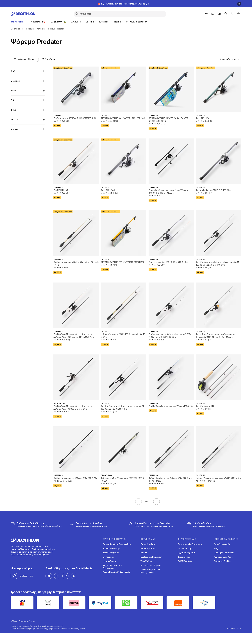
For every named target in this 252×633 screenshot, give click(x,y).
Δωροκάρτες (184, 557)
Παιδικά (117, 22)
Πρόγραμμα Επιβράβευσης (190, 544)
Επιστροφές (108, 557)
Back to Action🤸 (18, 22)
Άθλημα (15, 119)
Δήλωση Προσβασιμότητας (23, 621)
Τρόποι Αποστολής (111, 548)
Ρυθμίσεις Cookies (222, 561)
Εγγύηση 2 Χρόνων (186, 553)
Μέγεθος (15, 81)
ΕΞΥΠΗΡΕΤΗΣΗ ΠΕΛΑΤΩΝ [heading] (114, 539)
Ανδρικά (90, 22)
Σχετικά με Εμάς (148, 544)
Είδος (13, 100)
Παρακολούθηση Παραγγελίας (117, 544)
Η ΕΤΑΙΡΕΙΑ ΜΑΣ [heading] (147, 539)
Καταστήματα (109, 561)
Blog (216, 548)
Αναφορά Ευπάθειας (223, 557)
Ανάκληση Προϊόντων (224, 553)
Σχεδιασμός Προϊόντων (151, 557)
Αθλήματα (76, 22)
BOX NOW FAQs (185, 561)
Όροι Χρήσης (146, 561)
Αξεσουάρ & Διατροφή (136, 22)
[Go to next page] (156, 501)
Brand (13, 90)
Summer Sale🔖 (38, 22)
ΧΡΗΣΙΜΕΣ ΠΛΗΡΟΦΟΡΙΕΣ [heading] (226, 539)
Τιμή (13, 71)
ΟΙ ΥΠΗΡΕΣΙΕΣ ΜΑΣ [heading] (187, 539)
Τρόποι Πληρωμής (111, 553)
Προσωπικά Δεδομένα (150, 565)
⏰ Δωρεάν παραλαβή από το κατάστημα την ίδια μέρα (123, 4)
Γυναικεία (104, 22)
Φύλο (13, 110)
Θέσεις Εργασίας (148, 548)
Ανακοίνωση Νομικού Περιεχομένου (150, 570)
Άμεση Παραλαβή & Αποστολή (117, 572)
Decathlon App (184, 548)
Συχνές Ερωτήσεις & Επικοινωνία (112, 566)
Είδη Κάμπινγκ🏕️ (58, 22)
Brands (143, 553)
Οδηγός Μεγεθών (222, 544)
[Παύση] (239, 4)
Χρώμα (14, 129)
